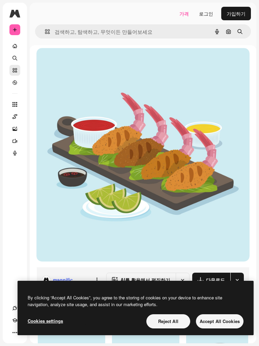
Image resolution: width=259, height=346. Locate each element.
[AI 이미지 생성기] (14, 128)
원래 (75, 60)
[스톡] (14, 70)
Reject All (168, 321)
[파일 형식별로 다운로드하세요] (237, 280)
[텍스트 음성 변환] (14, 153)
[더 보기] (14, 332)
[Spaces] (14, 116)
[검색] (14, 58)
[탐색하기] (14, 82)
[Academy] (14, 320)
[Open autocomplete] (44, 31)
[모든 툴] (14, 104)
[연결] (14, 308)
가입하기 (236, 13)
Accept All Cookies (220, 321)
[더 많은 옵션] (97, 280)
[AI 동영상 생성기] (14, 140)
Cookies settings (45, 321)
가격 (184, 13)
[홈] (14, 46)
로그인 (206, 13)
